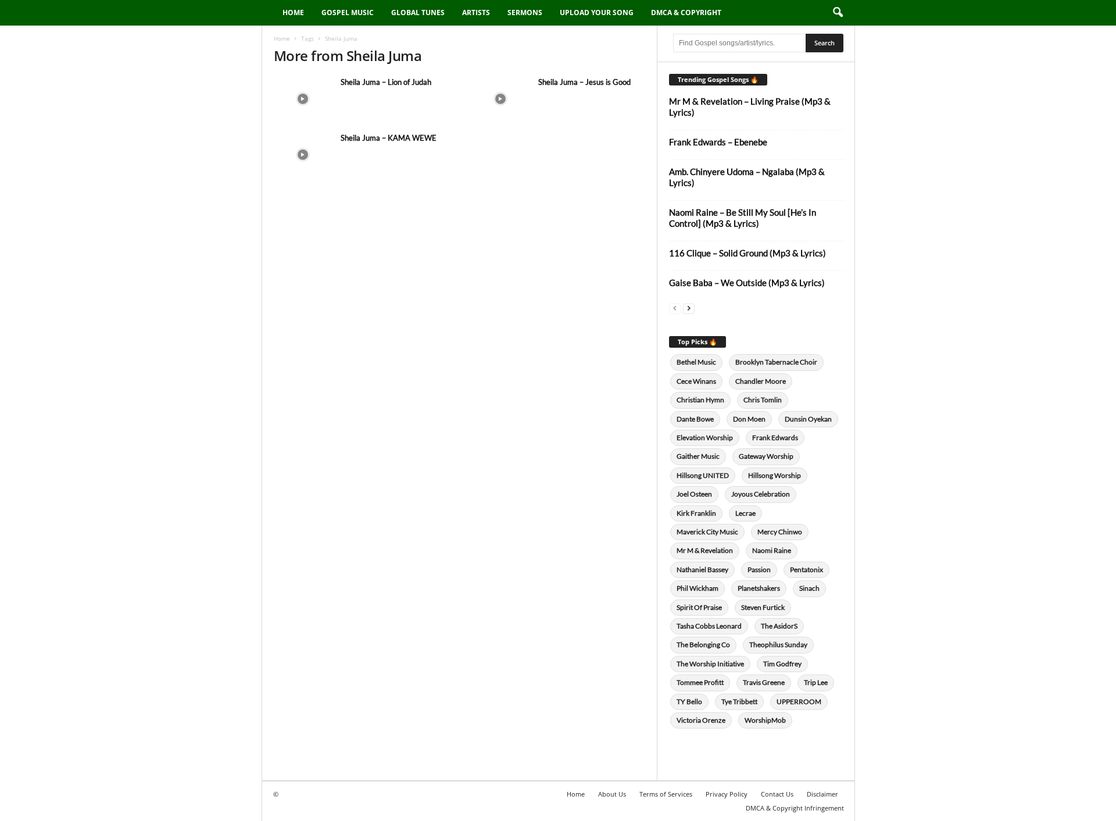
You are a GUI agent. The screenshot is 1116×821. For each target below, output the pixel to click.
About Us (612, 794)
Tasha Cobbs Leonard (709, 626)
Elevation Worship (705, 437)
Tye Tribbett (739, 701)
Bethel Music (696, 362)
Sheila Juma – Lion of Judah (386, 82)
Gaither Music (698, 456)
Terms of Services (665, 794)
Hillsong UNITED (703, 475)
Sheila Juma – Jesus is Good (584, 82)
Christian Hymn (700, 399)
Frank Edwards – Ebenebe (718, 142)
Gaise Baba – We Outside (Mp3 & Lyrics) (747, 282)
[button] (837, 13)
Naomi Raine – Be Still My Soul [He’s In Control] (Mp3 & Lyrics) (742, 218)
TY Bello (689, 701)
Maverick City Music (707, 531)
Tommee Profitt (700, 682)
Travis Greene (764, 682)
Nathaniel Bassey (702, 569)
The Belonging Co (703, 644)
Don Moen (749, 419)
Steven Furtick (763, 607)
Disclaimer (822, 794)
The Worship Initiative (710, 663)
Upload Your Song (597, 12)
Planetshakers (759, 588)
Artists (476, 12)
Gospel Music (347, 12)
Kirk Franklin (696, 513)
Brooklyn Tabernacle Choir (776, 362)
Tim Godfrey (782, 663)
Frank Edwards (775, 437)
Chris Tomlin (762, 399)
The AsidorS (779, 626)
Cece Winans (696, 381)
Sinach (809, 588)
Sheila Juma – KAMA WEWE (389, 137)
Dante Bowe (695, 419)
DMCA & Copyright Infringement (795, 808)
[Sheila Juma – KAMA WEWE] (303, 154)
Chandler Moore (760, 381)
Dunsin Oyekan (808, 419)
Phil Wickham (697, 588)
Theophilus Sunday (778, 644)
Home (293, 12)
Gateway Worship (766, 456)
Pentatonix (806, 569)
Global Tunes (418, 12)
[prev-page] (675, 308)
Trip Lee (816, 682)
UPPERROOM (799, 701)
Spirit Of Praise (699, 607)
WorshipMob (765, 720)
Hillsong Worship (774, 475)
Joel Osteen (694, 494)
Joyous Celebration (760, 494)
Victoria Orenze (701, 720)
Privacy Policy (726, 794)
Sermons (524, 12)
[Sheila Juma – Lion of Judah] (303, 98)
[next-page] (689, 308)
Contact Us (777, 794)
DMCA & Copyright (686, 12)
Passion (759, 569)
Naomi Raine (771, 550)
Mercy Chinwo (779, 531)
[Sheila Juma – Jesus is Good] (500, 98)
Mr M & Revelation (705, 550)
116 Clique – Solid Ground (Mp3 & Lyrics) (747, 253)
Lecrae (745, 513)
